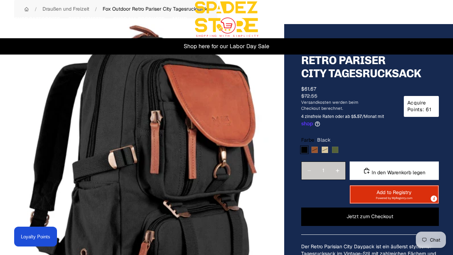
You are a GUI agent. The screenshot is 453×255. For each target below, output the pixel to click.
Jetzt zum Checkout (369, 216)
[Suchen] (400, 19)
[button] (394, 194)
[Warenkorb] (431, 19)
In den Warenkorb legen (397, 172)
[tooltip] (434, 199)
